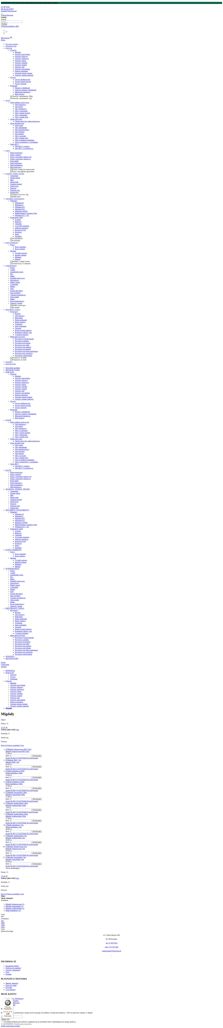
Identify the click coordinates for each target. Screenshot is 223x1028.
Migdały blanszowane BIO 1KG (18, 751)
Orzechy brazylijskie (17, 685)
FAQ (7, 972)
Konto (3, 662)
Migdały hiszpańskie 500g (15, 795)
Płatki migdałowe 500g (14, 784)
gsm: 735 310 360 (111, 947)
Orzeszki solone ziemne (19, 704)
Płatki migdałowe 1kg (14, 827)
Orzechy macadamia (17, 700)
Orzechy (13, 675)
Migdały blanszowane (15, 904)
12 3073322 (5, 7)
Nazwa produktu (13, 745)
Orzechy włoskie (16, 694)
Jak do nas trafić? (7, 9)
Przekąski (13, 679)
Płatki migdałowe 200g (14, 773)
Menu (3, 40)
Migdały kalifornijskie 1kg (15, 838)
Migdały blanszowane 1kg (15, 849)
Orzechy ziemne (16, 696)
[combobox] (11, 21)
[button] (14, 758)
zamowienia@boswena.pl (111, 951)
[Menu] (11, 999)
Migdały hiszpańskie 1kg (15, 859)
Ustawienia (5, 665)
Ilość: (8, 756)
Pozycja (4, 745)
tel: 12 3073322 (111, 943)
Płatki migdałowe (13, 910)
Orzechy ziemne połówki (19, 706)
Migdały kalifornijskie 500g (16, 816)
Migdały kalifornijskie (15, 908)
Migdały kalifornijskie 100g (16, 805)
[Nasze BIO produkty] (10, 26)
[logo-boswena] (7, 15)
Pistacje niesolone (16, 702)
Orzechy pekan (15, 691)
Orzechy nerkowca (17, 689)
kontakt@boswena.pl (8, 11)
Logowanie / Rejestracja (14, 999)
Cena (22, 745)
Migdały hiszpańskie (14, 906)
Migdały (13, 683)
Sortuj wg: (5, 738)
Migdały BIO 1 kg (12, 762)
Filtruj (3, 720)
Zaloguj (4, 667)
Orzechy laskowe (16, 687)
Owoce (13, 677)
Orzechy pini (15, 698)
